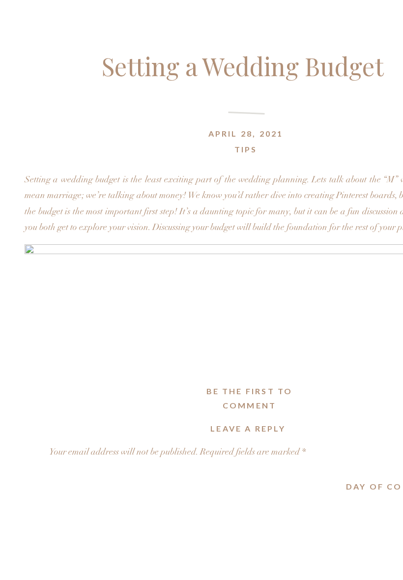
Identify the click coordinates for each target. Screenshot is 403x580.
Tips (246, 149)
